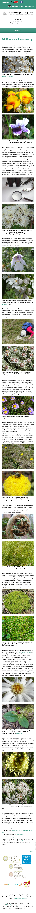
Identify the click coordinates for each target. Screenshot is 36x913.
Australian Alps (9, 434)
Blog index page (10, 836)
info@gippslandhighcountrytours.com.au (19, 22)
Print (31, 851)
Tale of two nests (18, 834)
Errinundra (4, 304)
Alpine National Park (7, 76)
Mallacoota (19, 733)
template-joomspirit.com (35, 846)
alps (28, 730)
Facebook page (26, 841)
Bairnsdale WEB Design (20, 898)
